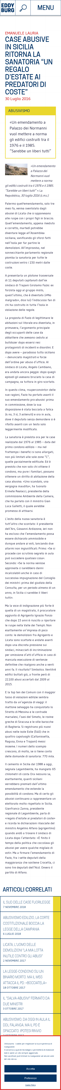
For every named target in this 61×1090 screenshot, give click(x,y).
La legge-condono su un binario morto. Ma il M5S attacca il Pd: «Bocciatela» (25, 977)
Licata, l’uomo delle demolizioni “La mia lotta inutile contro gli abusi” (23, 950)
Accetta (30, 1068)
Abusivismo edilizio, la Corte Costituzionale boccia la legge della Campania (26, 923)
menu (45, 7)
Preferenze (30, 1078)
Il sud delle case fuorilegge (26, 902)
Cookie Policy (30, 1085)
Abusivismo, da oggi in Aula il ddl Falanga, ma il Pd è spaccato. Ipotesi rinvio (26, 1025)
